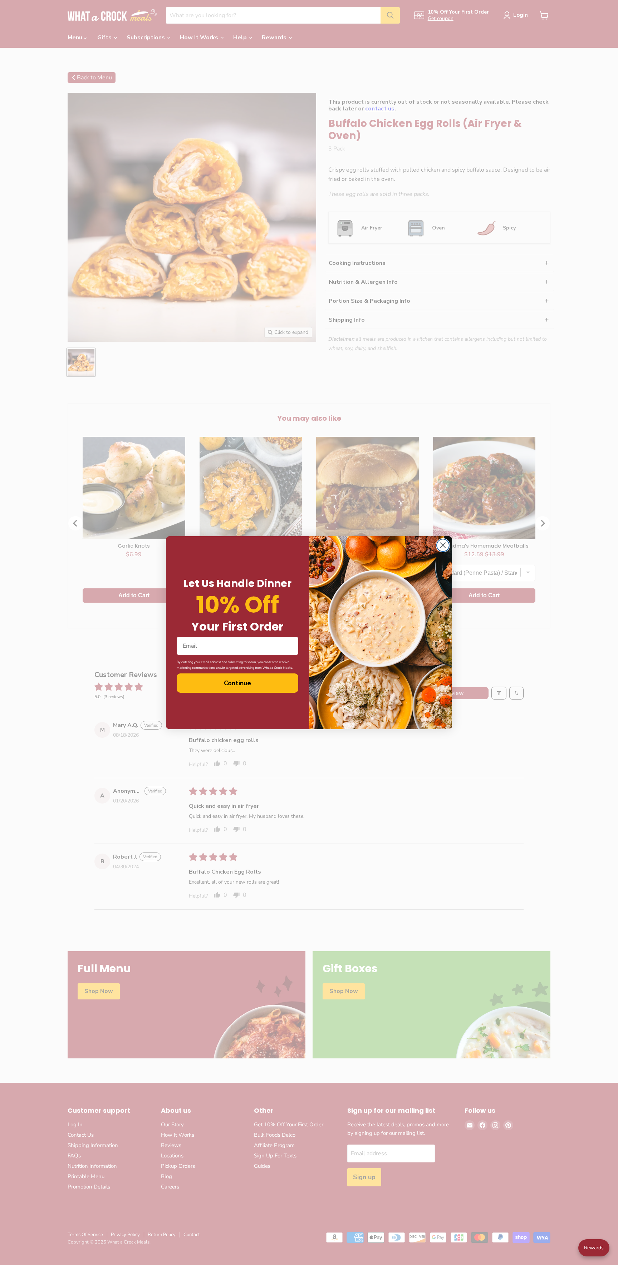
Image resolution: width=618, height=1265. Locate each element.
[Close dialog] (443, 545)
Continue (237, 683)
